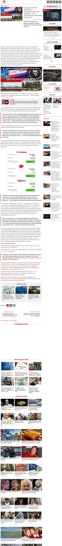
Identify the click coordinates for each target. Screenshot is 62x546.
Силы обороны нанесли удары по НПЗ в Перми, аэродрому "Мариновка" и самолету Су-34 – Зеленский (52, 36)
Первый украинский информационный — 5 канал (4, 2)
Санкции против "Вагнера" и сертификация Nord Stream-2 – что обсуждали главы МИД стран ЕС (9, 314)
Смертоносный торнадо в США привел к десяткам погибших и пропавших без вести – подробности (31, 314)
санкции (15, 320)
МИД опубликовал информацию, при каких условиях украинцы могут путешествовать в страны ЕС (8, 297)
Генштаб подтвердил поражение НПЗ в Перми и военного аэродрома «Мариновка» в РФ (52, 33)
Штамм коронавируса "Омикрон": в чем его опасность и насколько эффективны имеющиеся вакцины (34, 390)
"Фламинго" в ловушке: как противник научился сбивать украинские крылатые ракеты (56, 217)
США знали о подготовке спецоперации (17, 277)
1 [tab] (49, 38)
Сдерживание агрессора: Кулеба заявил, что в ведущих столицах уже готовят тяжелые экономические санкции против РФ (24, 103)
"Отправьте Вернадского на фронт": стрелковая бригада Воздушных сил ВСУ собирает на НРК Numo (48, 58)
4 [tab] (55, 38)
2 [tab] (51, 38)
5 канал (20, 20)
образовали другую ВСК (17, 269)
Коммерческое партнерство (47, 88)
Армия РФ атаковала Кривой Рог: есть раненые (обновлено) (55, 145)
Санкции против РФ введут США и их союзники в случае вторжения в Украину (21, 374)
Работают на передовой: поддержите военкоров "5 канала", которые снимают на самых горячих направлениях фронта (48, 50)
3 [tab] (53, 38)
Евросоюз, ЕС (6, 320)
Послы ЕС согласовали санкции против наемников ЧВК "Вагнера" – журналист (35, 374)
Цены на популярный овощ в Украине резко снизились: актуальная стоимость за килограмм (56, 197)
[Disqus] (21, 343)
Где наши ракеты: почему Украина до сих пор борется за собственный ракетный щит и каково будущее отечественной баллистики (56, 155)
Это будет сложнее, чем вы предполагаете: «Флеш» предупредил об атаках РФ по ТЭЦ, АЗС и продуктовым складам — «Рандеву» (56, 164)
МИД (11, 320)
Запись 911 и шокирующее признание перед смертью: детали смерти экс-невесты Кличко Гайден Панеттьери (55, 138)
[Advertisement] (21, 170)
